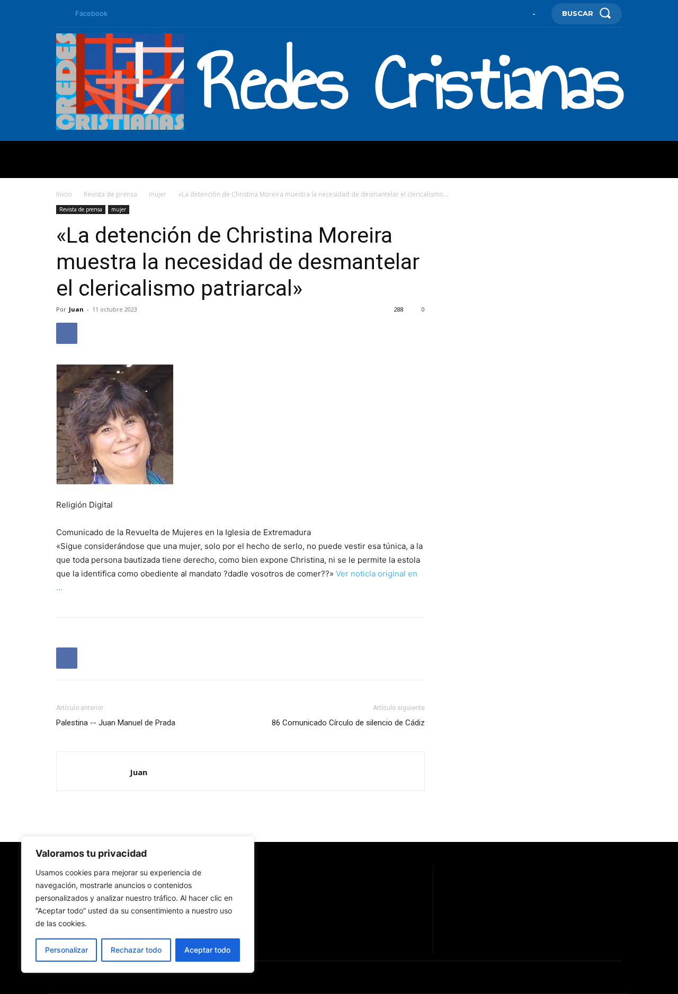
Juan (76, 309)
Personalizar (66, 949)
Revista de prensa (110, 194)
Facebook (91, 13)
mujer (157, 194)
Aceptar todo (207, 949)
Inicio (64, 194)
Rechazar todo (136, 949)
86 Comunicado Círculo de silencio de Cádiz (348, 722)
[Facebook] (60, 13)
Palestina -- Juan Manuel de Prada (115, 722)
